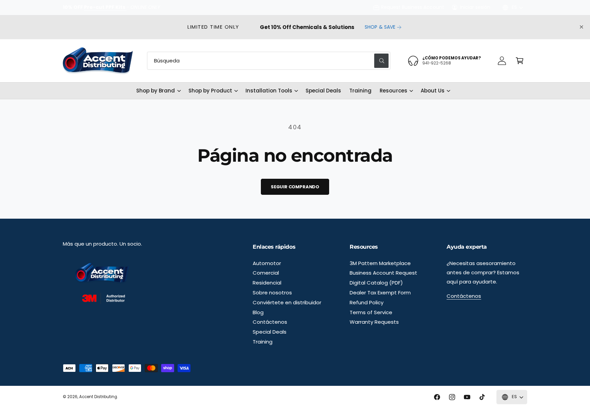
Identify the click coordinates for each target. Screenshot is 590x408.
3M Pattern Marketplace (380, 263)
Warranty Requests (374, 321)
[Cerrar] (581, 27)
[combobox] (268, 61)
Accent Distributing (98, 396)
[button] (520, 61)
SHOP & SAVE (380, 27)
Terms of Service (371, 312)
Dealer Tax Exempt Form (380, 292)
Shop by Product (210, 90)
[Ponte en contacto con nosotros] (502, 61)
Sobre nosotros (272, 292)
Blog (258, 312)
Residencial (267, 282)
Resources (393, 90)
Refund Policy (366, 302)
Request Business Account (412, 7)
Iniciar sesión (475, 7)
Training (262, 341)
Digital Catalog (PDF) (376, 282)
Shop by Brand (155, 90)
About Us (433, 90)
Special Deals (269, 331)
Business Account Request (383, 272)
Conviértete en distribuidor (287, 302)
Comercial (266, 272)
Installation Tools (268, 90)
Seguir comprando (295, 187)
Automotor (267, 263)
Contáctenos (270, 321)
